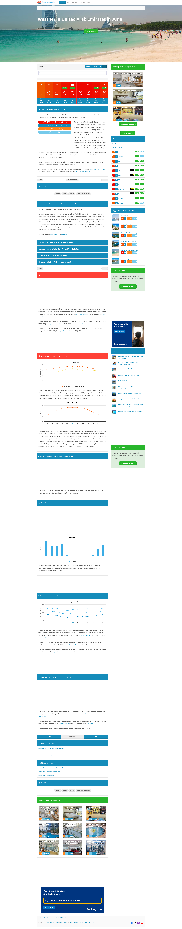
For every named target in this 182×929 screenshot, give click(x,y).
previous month (81, 314)
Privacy (76, 922)
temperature (54, 234)
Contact (66, 922)
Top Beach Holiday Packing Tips (128, 375)
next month (79, 324)
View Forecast (91, 31)
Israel (65, 193)
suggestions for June (83, 172)
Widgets (81, 922)
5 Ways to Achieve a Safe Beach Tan (129, 399)
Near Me (88, 66)
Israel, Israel (125, 215)
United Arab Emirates (60, 8)
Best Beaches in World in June (46, 756)
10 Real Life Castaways (125, 381)
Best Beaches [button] (85, 2)
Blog (68, 2)
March (119, 161)
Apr (57, 84)
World (40, 8)
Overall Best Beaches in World (47, 775)
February (120, 156)
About (57, 922)
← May (40, 180)
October (103, 169)
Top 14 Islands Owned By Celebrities (129, 393)
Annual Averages (117, 147)
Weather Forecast (117, 144)
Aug (88, 84)
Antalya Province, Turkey (129, 233)
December (121, 203)
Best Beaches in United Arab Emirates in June (51, 748)
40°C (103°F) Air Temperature (54, 122)
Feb (41, 84)
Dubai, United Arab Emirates (130, 250)
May (65, 84)
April (119, 166)
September (96, 169)
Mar (49, 84)
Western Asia (48, 8)
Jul (80, 84)
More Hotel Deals (129, 124)
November (121, 198)
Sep (96, 84)
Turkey (58, 193)
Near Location (97, 66)
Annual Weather (72, 180)
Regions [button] (74, 2)
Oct (104, 84)
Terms (71, 922)
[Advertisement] (72, 345)
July (119, 180)
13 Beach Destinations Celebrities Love (130, 411)
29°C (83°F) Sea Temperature (54, 125)
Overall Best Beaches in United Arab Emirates (51, 768)
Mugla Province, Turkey (128, 241)
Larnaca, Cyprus (126, 259)
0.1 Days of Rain (55, 132)
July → (105, 180)
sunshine (64, 234)
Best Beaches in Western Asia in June (49, 752)
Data (61, 922)
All (104, 66)
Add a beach (91, 922)
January (120, 152)
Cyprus (72, 193)
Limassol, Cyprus (126, 224)
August (120, 184)
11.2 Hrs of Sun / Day (54, 128)
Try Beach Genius (128, 286)
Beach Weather (50, 922)
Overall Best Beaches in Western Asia (49, 772)
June (119, 175)
